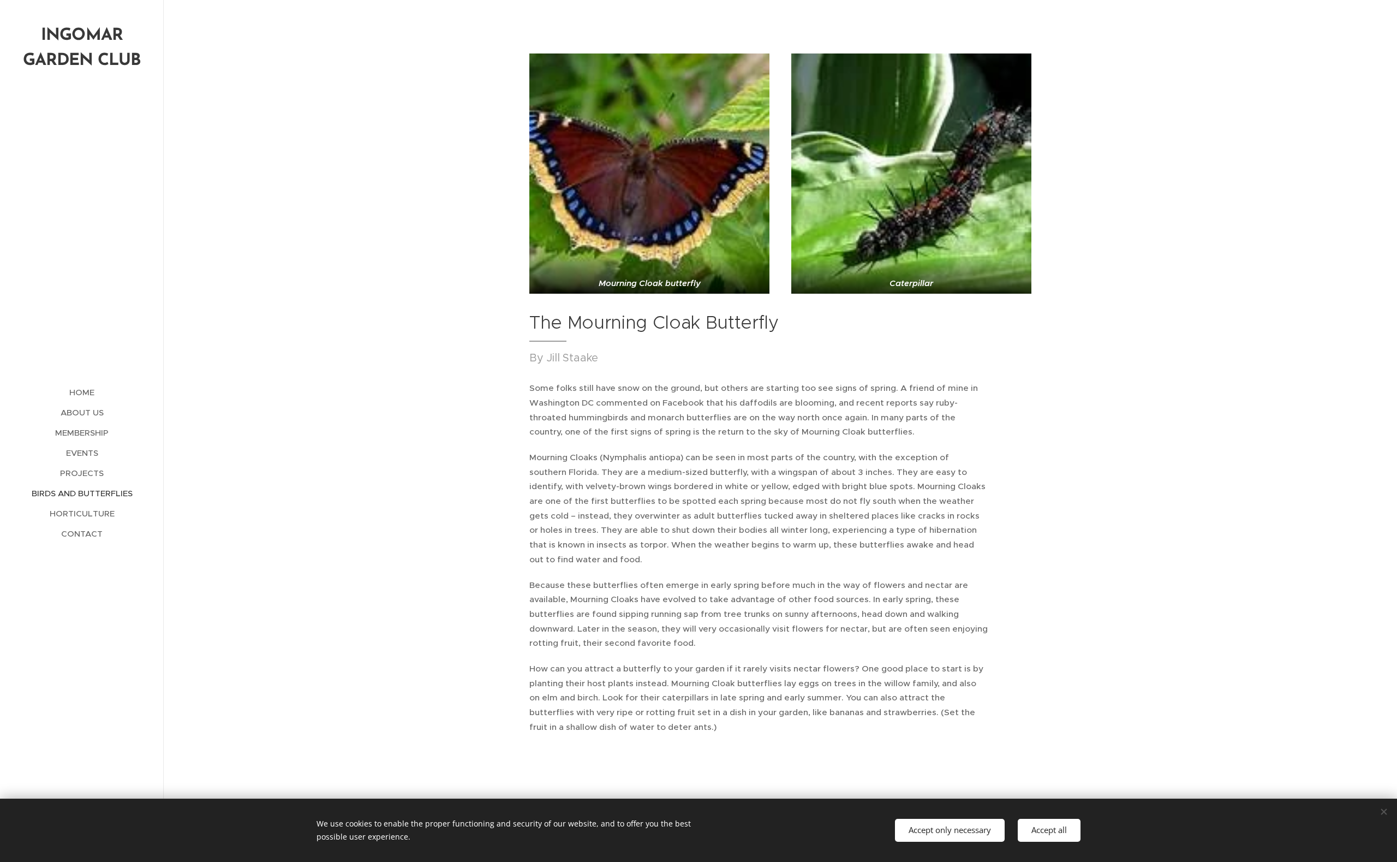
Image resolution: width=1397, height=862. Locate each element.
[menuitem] (81, 392)
